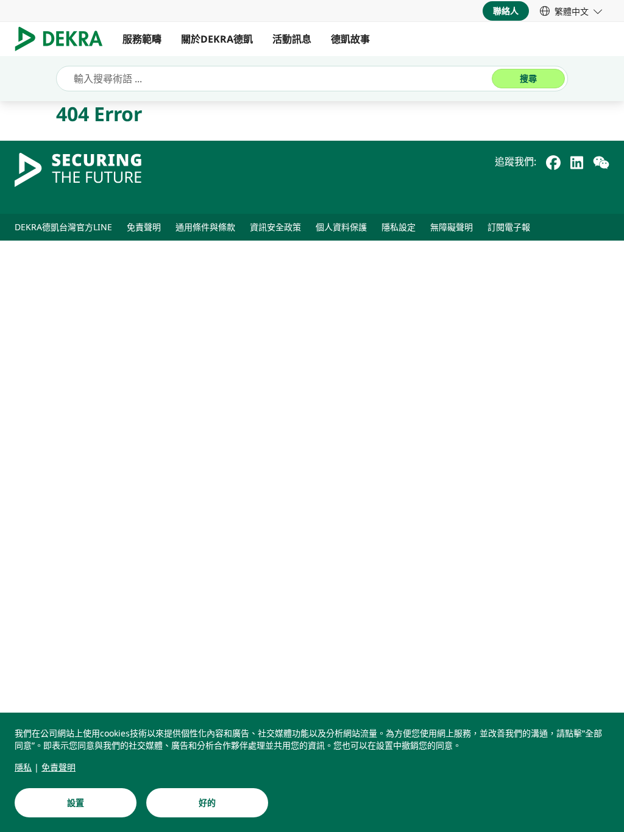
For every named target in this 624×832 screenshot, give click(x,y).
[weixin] (601, 161)
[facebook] (553, 161)
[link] (571, 11)
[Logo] (64, 39)
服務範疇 (141, 39)
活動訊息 (291, 39)
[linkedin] (576, 161)
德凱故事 (350, 39)
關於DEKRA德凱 (217, 39)
